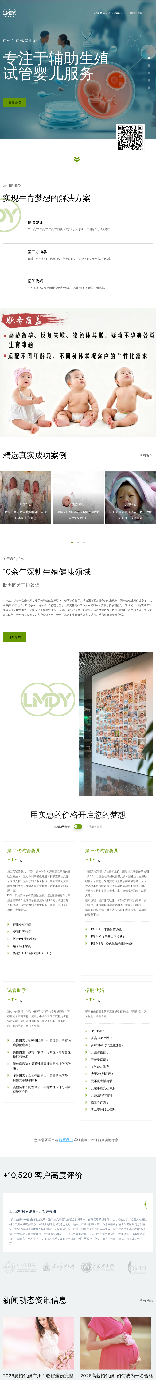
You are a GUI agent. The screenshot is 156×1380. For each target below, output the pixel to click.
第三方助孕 (37, 252)
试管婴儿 (35, 222)
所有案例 (146, 455)
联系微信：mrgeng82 (108, 12)
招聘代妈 (35, 281)
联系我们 (66, 1140)
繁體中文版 (136, 12)
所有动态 (146, 1300)
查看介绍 (15, 102)
